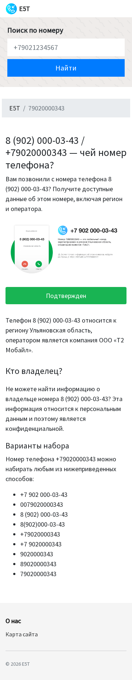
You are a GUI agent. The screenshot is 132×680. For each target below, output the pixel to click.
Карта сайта (22, 634)
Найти (66, 67)
